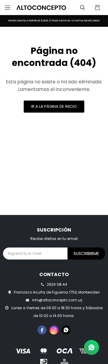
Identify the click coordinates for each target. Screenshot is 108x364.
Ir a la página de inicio (54, 106)
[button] (82, 7)
